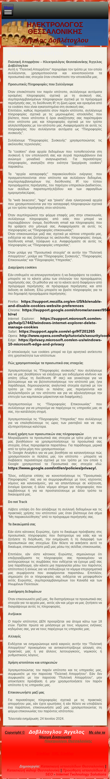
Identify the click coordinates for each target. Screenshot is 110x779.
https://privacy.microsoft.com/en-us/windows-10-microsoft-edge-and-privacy (55, 342)
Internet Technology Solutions (81, 774)
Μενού (8, 7)
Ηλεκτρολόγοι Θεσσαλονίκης (68, 741)
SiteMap (43, 754)
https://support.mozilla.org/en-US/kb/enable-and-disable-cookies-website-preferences (55, 303)
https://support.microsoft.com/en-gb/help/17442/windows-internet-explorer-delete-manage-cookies (55, 322)
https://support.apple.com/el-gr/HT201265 (57, 331)
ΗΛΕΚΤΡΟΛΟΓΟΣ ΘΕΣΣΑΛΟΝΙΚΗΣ (55, 28)
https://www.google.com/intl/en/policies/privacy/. (52, 468)
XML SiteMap (63, 754)
